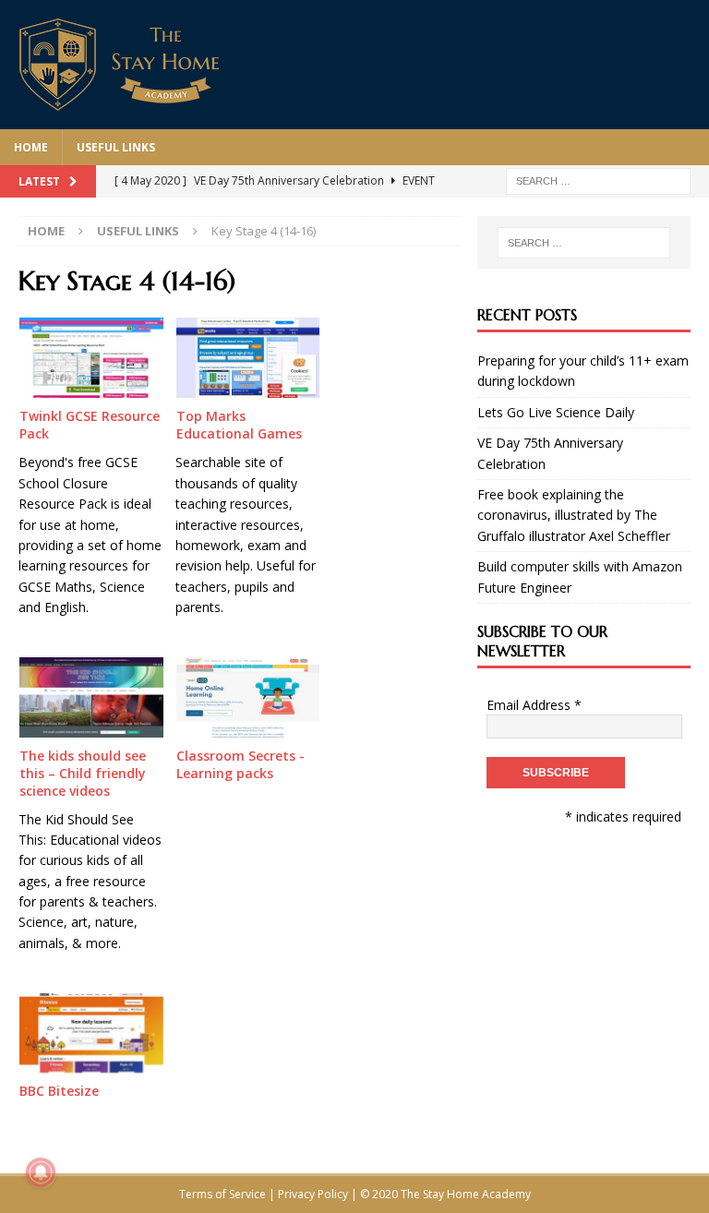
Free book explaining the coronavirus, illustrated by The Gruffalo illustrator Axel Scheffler (573, 515)
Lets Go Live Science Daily (555, 412)
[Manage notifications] (40, 1172)
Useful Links (116, 147)
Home (31, 147)
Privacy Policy (313, 1194)
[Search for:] (598, 179)
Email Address (534, 705)
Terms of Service (222, 1194)
